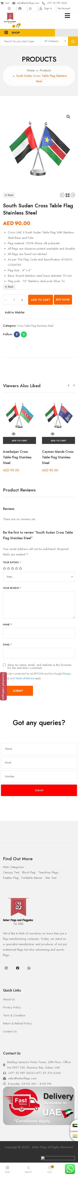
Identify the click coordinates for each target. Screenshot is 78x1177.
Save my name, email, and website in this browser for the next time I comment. (40, 666)
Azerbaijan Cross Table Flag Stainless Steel (17, 457)
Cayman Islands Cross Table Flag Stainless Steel (57, 457)
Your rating (12, 562)
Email (7, 644)
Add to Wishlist (14, 312)
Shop (16, 33)
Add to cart (40, 300)
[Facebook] (17, 968)
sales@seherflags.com (28, 3)
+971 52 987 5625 (57, 3)
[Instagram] (6, 968)
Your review (12, 588)
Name (7, 624)
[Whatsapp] (29, 968)
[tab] (39, 356)
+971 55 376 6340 (48, 1073)
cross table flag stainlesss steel (35, 326)
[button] (70, 385)
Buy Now (63, 300)
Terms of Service (24, 678)
